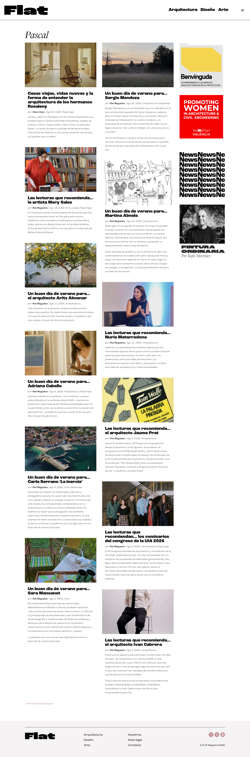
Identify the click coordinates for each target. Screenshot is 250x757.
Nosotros (134, 734)
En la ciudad (72, 208)
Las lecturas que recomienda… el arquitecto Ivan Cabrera (138, 642)
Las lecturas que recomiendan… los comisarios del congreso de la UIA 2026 (137, 536)
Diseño (208, 10)
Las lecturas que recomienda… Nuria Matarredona (138, 335)
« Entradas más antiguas (39, 704)
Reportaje (68, 112)
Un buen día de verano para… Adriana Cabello (59, 384)
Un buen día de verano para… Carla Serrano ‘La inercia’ (59, 479)
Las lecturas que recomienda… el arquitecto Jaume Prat (138, 431)
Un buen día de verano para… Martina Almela (136, 213)
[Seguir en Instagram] (222, 734)
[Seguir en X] (217, 734)
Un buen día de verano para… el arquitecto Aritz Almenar (59, 296)
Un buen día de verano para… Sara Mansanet (59, 591)
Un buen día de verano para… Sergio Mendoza (136, 95)
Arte (223, 10)
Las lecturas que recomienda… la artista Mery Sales (60, 200)
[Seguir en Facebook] (211, 734)
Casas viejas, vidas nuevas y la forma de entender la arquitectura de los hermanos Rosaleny (60, 100)
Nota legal (135, 740)
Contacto (134, 745)
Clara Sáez (39, 112)
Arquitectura (183, 10)
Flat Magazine (40, 208)
